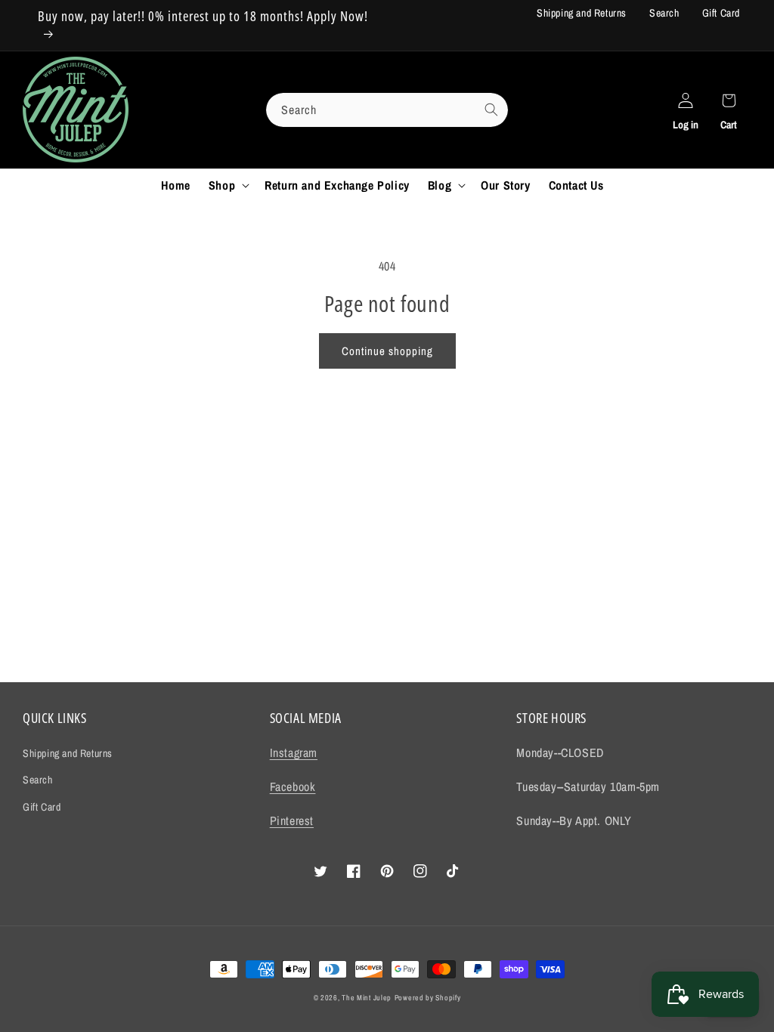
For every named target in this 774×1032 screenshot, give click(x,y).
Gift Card (721, 13)
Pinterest (292, 820)
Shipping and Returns (582, 13)
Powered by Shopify (428, 998)
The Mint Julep (367, 998)
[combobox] (386, 110)
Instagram (293, 752)
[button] (227, 185)
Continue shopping (387, 351)
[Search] (491, 109)
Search (664, 13)
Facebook (293, 786)
